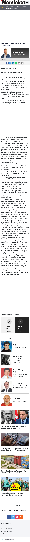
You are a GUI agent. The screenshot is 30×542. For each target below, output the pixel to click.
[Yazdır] (22, 63)
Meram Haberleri (7, 531)
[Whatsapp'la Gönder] (16, 63)
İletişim (16, 510)
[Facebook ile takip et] (9, 517)
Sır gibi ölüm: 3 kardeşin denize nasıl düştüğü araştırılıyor (16, 7)
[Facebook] (7, 63)
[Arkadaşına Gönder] (19, 63)
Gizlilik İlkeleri (23, 510)
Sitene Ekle (14, 512)
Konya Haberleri (7, 523)
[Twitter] (10, 63)
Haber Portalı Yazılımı (9, 539)
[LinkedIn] (13, 63)
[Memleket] (13, 2)
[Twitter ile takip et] (13, 517)
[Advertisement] (15, 26)
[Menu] (27, 2)
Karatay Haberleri (7, 528)
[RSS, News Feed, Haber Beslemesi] (21, 517)
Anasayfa (4, 510)
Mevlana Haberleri (7, 534)
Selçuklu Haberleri (7, 526)
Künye (10, 510)
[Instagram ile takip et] (17, 517)
